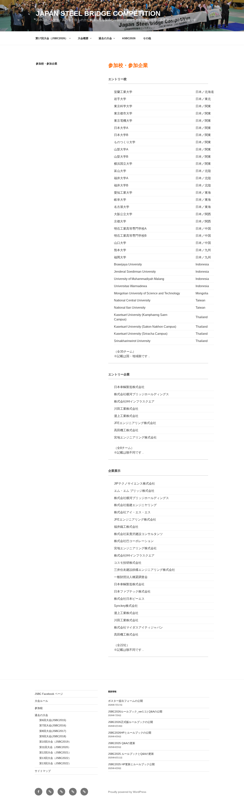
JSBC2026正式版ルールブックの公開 (130, 722)
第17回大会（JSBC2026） (51, 38)
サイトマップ (43, 770)
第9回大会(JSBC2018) (52, 736)
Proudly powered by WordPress (127, 791)
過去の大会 (105, 38)
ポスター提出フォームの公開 (125, 700)
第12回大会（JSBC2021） (55, 752)
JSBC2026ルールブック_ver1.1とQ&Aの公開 (135, 711)
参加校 (39, 708)
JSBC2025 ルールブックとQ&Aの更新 (131, 753)
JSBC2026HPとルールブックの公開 (129, 732)
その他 (147, 38)
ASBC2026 (129, 38)
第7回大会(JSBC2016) (52, 725)
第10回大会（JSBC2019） (55, 741)
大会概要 (83, 38)
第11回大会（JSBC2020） (55, 747)
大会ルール (41, 700)
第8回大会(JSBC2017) (52, 730)
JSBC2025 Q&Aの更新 (121, 743)
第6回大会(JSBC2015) (52, 720)
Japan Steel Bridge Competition (98, 13)
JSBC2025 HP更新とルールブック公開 (131, 764)
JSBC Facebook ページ (49, 693)
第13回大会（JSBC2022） (55, 757)
